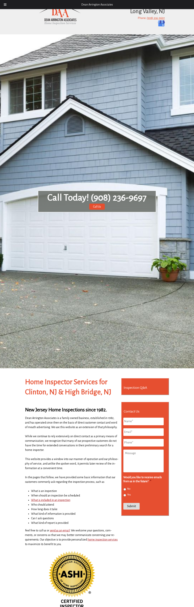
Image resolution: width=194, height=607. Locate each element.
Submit (131, 506)
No (129, 489)
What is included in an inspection (50, 500)
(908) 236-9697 (156, 18)
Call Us (97, 206)
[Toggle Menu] (5, 4)
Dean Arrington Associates (97, 4)
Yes (129, 494)
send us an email (60, 530)
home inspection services (103, 539)
